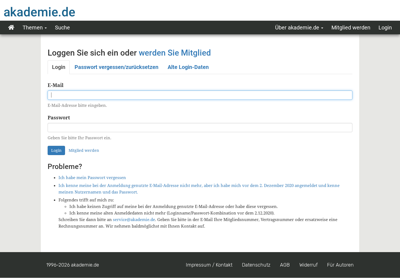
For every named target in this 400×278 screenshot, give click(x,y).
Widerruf (308, 265)
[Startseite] (50, 12)
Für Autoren (340, 265)
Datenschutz (256, 265)
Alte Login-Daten (188, 67)
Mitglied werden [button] (84, 150)
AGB (285, 265)
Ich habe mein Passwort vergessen (92, 177)
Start (11, 27)
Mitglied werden (350, 27)
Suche (62, 27)
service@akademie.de (134, 219)
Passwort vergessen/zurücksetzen (116, 67)
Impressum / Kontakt (209, 265)
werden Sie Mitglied (175, 53)
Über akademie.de (298, 27)
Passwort (59, 117)
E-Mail (55, 85)
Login (385, 27)
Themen (33, 27)
